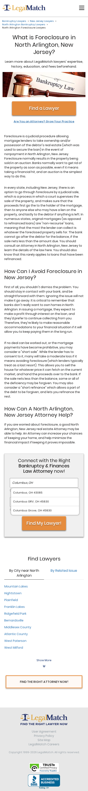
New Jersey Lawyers (42, 21)
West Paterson (15, 641)
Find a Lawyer (44, 108)
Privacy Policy (44, 736)
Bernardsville (13, 620)
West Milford (13, 647)
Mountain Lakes (16, 586)
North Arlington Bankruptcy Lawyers (23, 24)
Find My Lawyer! (44, 523)
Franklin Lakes (14, 607)
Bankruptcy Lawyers (14, 21)
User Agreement (44, 731)
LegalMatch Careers (44, 744)
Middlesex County (17, 627)
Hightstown (13, 593)
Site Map (44, 740)
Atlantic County (16, 634)
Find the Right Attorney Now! (44, 682)
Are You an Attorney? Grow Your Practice (44, 121)
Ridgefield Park (15, 613)
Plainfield (11, 600)
